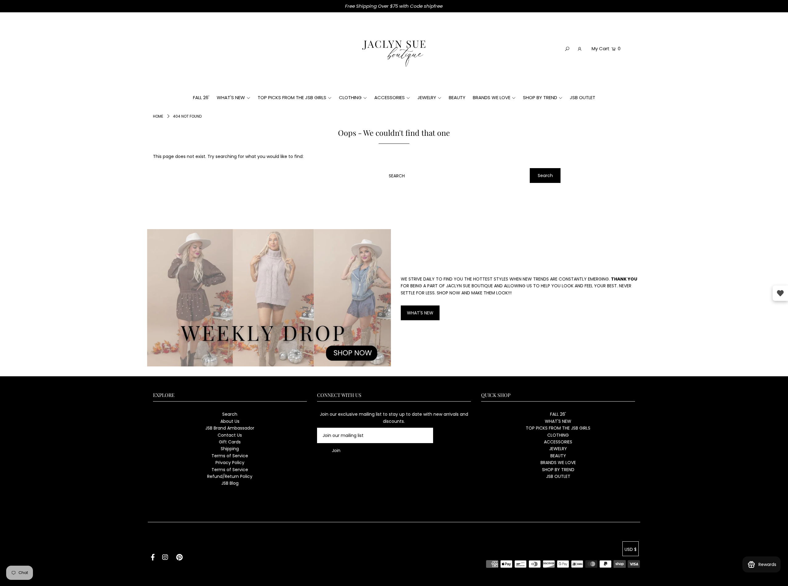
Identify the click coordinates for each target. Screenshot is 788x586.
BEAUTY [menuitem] (457, 97)
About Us (229, 421)
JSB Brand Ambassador (229, 428)
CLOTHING (558, 435)
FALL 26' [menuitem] (201, 97)
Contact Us (230, 435)
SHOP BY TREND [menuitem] (540, 97)
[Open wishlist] (780, 293)
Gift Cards (230, 442)
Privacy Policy (229, 462)
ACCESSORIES (558, 442)
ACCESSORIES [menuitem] (389, 97)
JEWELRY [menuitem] (426, 97)
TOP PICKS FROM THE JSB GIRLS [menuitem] (292, 97)
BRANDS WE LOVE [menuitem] (491, 97)
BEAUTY (558, 456)
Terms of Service (229, 456)
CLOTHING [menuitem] (350, 97)
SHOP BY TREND (558, 470)
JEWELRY (558, 449)
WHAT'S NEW (420, 313)
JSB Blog (230, 483)
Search (229, 414)
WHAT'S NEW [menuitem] (231, 97)
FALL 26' (558, 414)
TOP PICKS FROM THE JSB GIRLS (558, 428)
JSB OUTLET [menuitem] (582, 97)
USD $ (631, 549)
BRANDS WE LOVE (558, 462)
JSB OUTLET (558, 476)
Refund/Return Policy (229, 476)
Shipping (230, 449)
